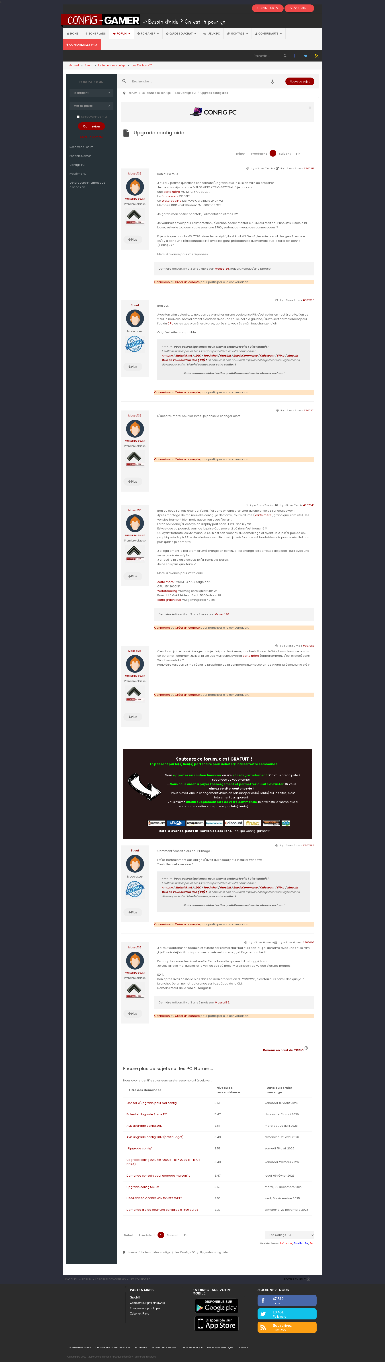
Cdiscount (267, 355)
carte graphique (169, 600)
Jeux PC (213, 33)
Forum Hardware (80, 1347)
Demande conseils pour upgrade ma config (158, 1175)
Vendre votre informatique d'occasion (87, 185)
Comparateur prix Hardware (147, 1303)
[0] (218, 112)
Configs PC (77, 165)
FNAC (281, 355)
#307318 (309, 168)
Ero (312, 1243)
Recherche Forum (81, 147)
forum (122, 33)
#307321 (309, 410)
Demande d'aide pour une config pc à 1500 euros (162, 1210)
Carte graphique (192, 1347)
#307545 (308, 505)
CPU (171, 323)
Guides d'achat (181, 33)
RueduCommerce (245, 355)
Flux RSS (316, 55)
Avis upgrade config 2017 (144, 1126)
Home (74, 33)
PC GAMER (141, 1347)
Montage (238, 33)
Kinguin (292, 355)
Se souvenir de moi (94, 117)
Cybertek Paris (139, 1313)
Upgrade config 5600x (143, 1187)
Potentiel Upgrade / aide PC (147, 1114)
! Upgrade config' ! (140, 1148)
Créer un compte (91, 137)
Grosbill (225, 355)
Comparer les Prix (83, 44)
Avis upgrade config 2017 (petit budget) (155, 1137)
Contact (243, 1347)
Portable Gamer (80, 156)
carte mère (172, 192)
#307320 (308, 300)
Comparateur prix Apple (145, 1308)
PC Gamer (148, 33)
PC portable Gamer (164, 1347)
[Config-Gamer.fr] (145, 20)
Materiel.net (183, 355)
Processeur (170, 196)
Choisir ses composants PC (113, 1347)
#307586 (308, 845)
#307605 (308, 942)
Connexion (162, 282)
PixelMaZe (301, 1243)
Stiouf (135, 305)
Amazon (167, 355)
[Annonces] (272, 81)
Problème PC (78, 174)
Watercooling (172, 201)
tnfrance (286, 1243)
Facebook (294, 55)
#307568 (308, 646)
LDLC (197, 355)
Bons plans (97, 33)
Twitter (305, 55)
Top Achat (210, 355)
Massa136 (134, 173)
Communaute (268, 33)
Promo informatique (220, 1347)
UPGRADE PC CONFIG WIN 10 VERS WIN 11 (154, 1198)
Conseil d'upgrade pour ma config (152, 1103)
